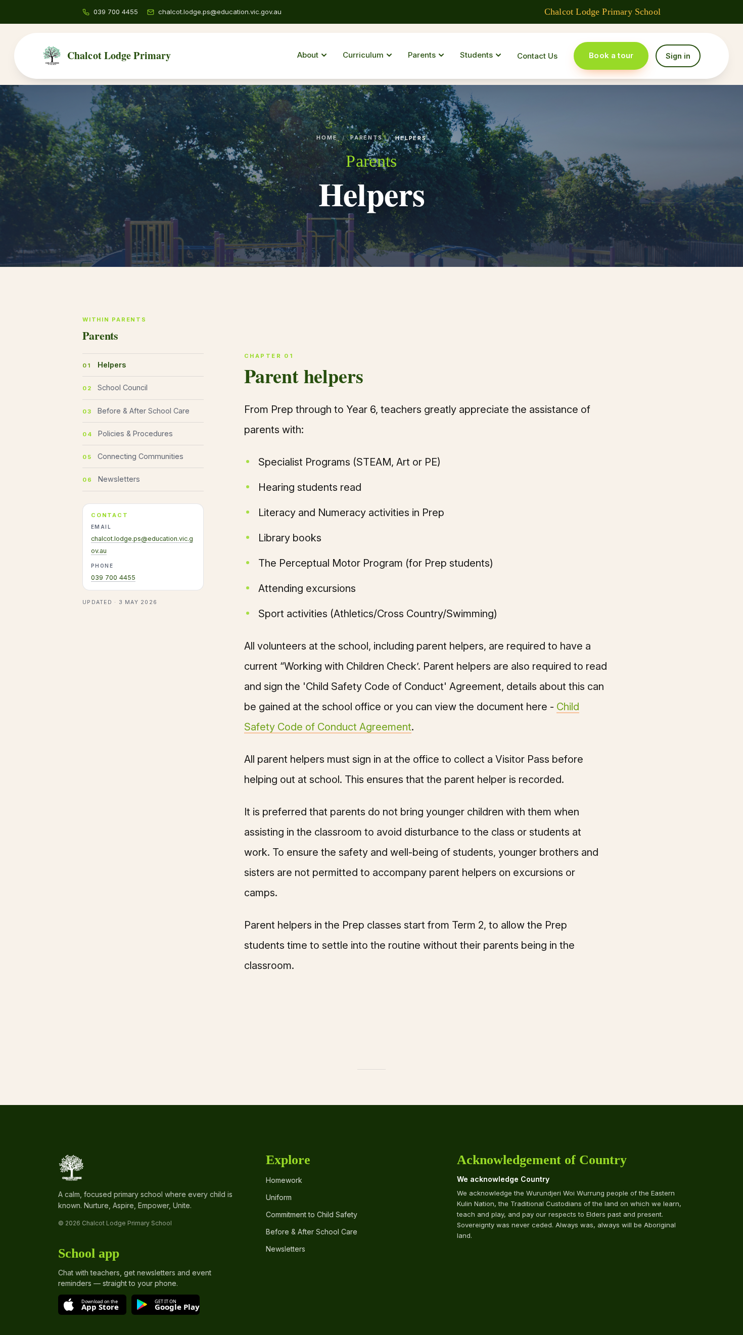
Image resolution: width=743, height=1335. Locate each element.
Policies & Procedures (135, 433)
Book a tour (611, 55)
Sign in (678, 56)
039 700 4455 (113, 577)
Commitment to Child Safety (311, 1214)
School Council (123, 387)
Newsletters (119, 479)
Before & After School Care (144, 410)
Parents (366, 137)
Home (326, 137)
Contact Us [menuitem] (537, 56)
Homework (284, 1180)
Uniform (279, 1197)
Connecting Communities (140, 456)
